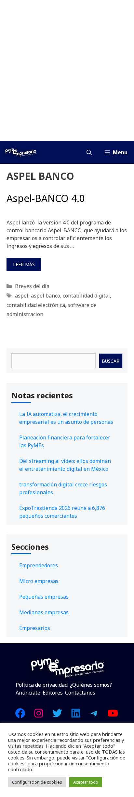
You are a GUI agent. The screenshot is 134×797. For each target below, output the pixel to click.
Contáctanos (80, 692)
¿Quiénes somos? (91, 684)
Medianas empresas (44, 612)
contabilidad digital (86, 295)
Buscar (110, 361)
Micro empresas (39, 581)
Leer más (24, 264)
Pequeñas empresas (44, 596)
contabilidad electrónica (36, 305)
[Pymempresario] (20, 152)
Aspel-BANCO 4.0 (46, 198)
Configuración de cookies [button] (37, 782)
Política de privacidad (42, 684)
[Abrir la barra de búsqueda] (89, 152)
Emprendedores (38, 565)
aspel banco (45, 295)
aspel (21, 295)
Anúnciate (28, 692)
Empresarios (34, 628)
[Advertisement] (67, 70)
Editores (53, 692)
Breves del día (32, 286)
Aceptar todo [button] (85, 782)
